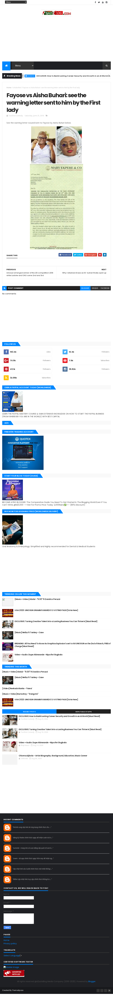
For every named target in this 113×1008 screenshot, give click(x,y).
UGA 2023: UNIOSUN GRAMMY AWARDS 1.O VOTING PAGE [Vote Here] (46, 610)
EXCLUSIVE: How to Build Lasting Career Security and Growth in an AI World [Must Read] (66, 76)
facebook (105, 288)
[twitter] (99, 2)
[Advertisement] (56, 39)
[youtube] (102, 2)
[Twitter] (105, 990)
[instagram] (106, 2)
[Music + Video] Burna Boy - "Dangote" (20, 694)
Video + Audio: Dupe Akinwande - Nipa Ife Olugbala (38, 654)
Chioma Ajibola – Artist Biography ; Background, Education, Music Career (53, 755)
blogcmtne (17, 825)
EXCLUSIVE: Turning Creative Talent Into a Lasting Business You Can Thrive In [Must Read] (56, 621)
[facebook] (95, 2)
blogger (85, 288)
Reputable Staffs (84, 712)
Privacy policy (10, 943)
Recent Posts (29, 712)
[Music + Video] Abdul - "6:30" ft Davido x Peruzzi (37, 599)
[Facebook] (98, 990)
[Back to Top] (109, 990)
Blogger (91, 981)
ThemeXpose (17, 990)
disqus (95, 288)
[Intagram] (101, 990)
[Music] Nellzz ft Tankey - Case (29, 632)
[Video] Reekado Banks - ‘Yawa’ (17, 688)
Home (8, 87)
